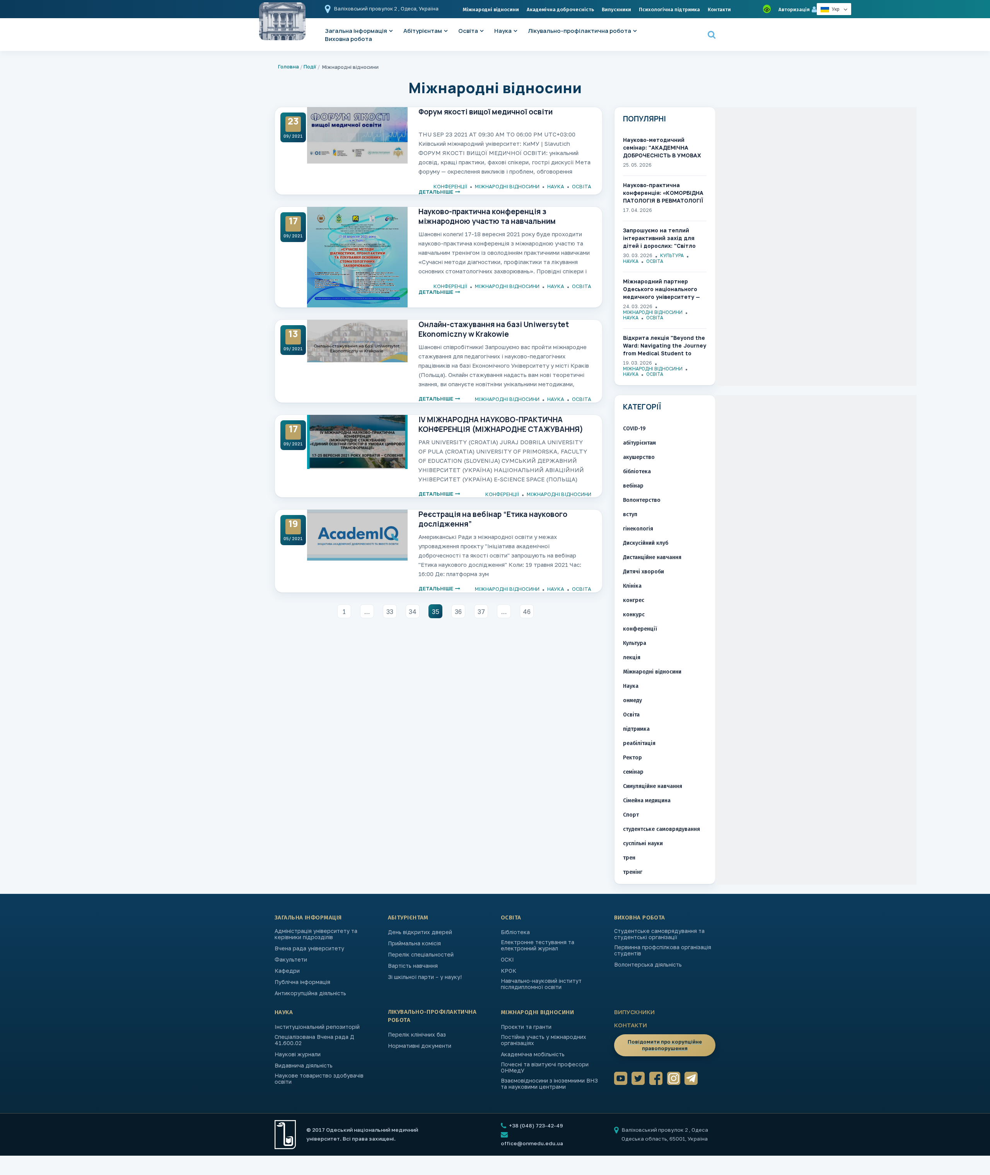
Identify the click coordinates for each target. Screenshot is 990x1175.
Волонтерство (642, 500)
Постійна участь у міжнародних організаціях (543, 1040)
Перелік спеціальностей (421, 955)
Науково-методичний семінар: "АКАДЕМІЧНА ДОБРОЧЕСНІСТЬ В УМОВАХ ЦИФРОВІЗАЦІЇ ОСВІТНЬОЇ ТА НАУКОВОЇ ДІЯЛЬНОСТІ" (664, 147)
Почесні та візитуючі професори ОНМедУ (545, 1067)
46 (527, 612)
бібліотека (637, 471)
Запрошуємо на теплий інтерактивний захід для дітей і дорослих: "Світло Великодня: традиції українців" (659, 238)
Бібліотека (515, 932)
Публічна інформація (302, 982)
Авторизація (794, 9)
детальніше (435, 191)
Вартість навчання (413, 966)
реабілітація (639, 743)
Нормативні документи (419, 1046)
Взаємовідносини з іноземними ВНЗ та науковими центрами (549, 1084)
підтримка (636, 729)
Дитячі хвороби (643, 571)
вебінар (633, 486)
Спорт (631, 815)
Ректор (632, 757)
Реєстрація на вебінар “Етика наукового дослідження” (492, 519)
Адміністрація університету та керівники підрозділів (316, 934)
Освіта (468, 31)
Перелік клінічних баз (417, 1035)
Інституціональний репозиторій (317, 1027)
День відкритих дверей (420, 932)
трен (629, 857)
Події (310, 66)
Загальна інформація (308, 917)
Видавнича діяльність (304, 1065)
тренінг (632, 872)
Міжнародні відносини (491, 9)
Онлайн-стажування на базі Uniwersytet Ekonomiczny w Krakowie (493, 329)
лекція (631, 657)
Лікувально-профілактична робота (579, 31)
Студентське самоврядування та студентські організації (659, 934)
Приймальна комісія (414, 943)
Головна (288, 66)
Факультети (291, 960)
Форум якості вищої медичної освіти (485, 112)
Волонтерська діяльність (648, 965)
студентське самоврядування (661, 829)
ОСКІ (507, 960)
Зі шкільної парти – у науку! (425, 977)
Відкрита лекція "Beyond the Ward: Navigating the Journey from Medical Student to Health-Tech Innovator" (664, 345)
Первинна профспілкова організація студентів (662, 950)
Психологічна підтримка (669, 9)
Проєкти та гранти (526, 1027)
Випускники (616, 9)
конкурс (634, 614)
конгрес (633, 600)
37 (481, 612)
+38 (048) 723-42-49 (535, 1125)
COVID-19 (634, 428)
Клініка (632, 586)
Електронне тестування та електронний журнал (537, 945)
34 (412, 612)
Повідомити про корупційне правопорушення (665, 1045)
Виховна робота (348, 39)
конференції (450, 186)
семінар (633, 772)
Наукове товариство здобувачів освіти (319, 1079)
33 (389, 612)
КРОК (508, 971)
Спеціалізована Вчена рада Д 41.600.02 (314, 1040)
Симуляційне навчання (652, 786)
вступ (630, 514)
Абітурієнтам (422, 31)
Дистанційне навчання (652, 557)
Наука (503, 31)
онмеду (632, 700)
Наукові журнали (298, 1054)
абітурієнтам (639, 443)
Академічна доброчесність (560, 9)
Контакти (719, 9)
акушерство (639, 457)
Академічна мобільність (533, 1054)
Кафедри (287, 971)
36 (458, 612)
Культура (672, 255)
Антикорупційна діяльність (310, 993)
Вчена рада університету (309, 948)
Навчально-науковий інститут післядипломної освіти (541, 984)
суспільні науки (643, 843)
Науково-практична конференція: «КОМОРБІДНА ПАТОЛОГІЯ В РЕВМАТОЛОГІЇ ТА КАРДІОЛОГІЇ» (663, 193)
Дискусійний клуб (645, 543)
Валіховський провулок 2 (366, 8)
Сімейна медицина (647, 800)
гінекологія (638, 528)
